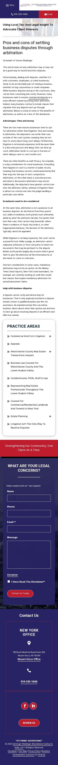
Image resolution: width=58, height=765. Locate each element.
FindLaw (41, 754)
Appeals (15, 344)
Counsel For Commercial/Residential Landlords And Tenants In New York (29, 405)
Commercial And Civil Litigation (28, 336)
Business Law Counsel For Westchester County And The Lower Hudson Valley (27, 367)
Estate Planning (19, 416)
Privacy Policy (34, 751)
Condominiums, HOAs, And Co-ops (29, 378)
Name (10, 491)
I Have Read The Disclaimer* (28, 582)
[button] (9, 5)
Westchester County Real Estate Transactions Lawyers (28, 353)
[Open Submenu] (50, 336)
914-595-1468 (20, 14)
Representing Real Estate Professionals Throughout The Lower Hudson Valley (27, 389)
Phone (11, 507)
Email (49, 14)
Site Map (22, 751)
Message (12, 538)
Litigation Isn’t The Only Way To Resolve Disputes (28, 426)
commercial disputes (38, 97)
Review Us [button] (29, 722)
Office (29, 659)
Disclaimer (12, 575)
